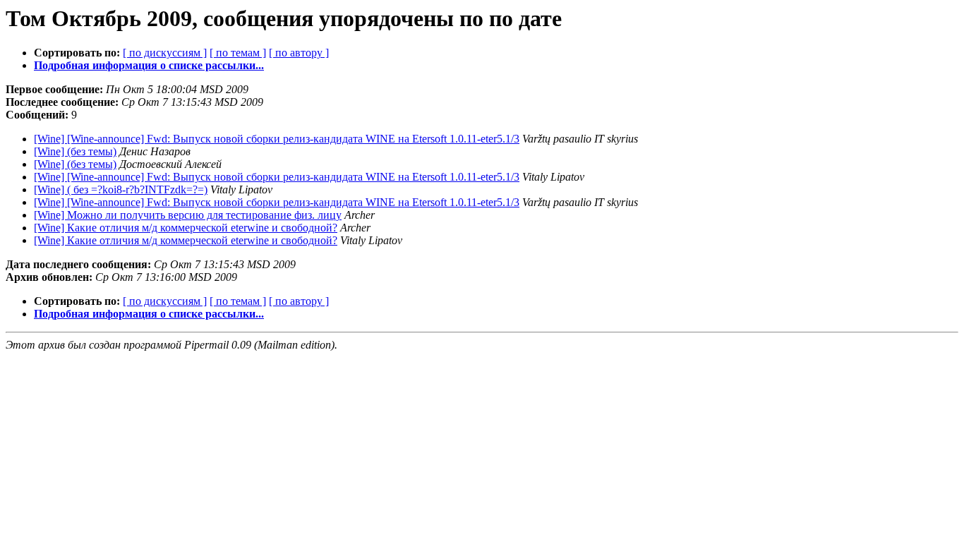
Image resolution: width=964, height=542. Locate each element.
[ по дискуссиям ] (165, 53)
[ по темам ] (238, 53)
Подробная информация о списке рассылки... (149, 65)
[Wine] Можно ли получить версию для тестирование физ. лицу (188, 215)
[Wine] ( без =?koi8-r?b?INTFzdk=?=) (120, 189)
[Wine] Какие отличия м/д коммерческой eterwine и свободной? (185, 228)
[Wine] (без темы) (75, 151)
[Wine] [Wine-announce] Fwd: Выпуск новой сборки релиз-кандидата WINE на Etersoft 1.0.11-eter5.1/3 (276, 139)
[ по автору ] (299, 53)
